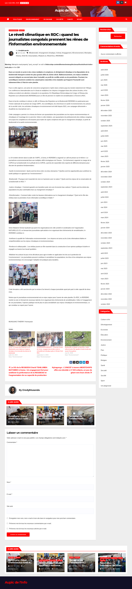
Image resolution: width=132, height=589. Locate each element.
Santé (70, 19)
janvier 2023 (105, 289)
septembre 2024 (106, 187)
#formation (88, 53)
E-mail (9, 494)
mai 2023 (104, 268)
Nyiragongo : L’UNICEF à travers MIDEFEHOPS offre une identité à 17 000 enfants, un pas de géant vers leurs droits (72, 370)
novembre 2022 (106, 299)
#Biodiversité (33, 53)
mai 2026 (104, 85)
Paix (102, 350)
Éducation (104, 335)
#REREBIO (59, 56)
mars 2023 (104, 279)
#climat (58, 53)
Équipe (42, 422)
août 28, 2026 (45, 569)
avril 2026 (104, 90)
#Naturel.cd (42, 56)
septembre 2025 (106, 126)
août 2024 (104, 192)
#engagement (66, 53)
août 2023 (104, 253)
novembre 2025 (106, 116)
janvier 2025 (105, 166)
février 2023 (105, 284)
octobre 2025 (105, 121)
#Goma (18, 56)
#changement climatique (47, 53)
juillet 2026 (105, 75)
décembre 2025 (106, 110)
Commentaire (12, 442)
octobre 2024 (105, 182)
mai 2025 (104, 146)
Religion (104, 360)
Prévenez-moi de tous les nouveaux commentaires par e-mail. (30, 523)
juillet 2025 (105, 136)
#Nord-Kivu (51, 56)
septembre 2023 (106, 248)
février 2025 (105, 161)
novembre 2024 (106, 177)
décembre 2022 (106, 294)
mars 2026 (104, 95)
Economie (48, 19)
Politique (17, 19)
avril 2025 (104, 151)
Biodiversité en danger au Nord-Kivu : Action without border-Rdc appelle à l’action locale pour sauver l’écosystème (78, 349)
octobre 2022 (105, 304)
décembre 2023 (106, 233)
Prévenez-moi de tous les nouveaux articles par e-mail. (28, 528)
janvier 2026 (105, 105)
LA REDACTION (15, 422)
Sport (79, 19)
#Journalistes (32, 56)
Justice (103, 345)
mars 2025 (104, 156)
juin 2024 (104, 202)
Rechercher (105, 30)
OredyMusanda (23, 50)
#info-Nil (25, 56)
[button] (126, 19)
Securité (104, 370)
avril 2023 (104, 274)
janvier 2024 (105, 228)
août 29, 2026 (15, 566)
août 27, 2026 (107, 569)
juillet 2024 (105, 197)
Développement (106, 325)
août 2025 (104, 131)
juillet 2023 (105, 258)
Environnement (32, 19)
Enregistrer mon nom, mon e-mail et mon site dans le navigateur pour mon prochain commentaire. (42, 518)
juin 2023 (104, 263)
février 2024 (105, 223)
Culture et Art (105, 319)
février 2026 (105, 100)
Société (59, 19)
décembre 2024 (106, 172)
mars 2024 (104, 217)
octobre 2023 (105, 243)
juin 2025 (104, 141)
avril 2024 (104, 212)
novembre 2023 (106, 238)
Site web (10, 506)
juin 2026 (104, 80)
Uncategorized (106, 386)
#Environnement (77, 53)
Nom (9, 482)
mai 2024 (104, 207)
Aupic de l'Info (66, 10)
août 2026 (104, 70)
